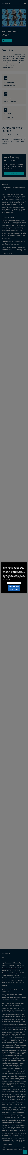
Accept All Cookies (14, 589)
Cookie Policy (7, 579)
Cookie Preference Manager (14, 583)
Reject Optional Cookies (14, 586)
